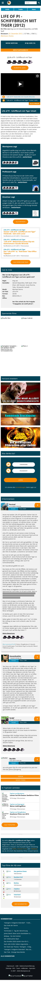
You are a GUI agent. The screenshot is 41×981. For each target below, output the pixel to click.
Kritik (7, 9)
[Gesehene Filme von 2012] (5, 815)
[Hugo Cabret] (30, 330)
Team (18, 968)
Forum (20, 776)
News (34, 9)
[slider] (12, 46)
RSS (14, 968)
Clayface (17, 889)
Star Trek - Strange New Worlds (14, 952)
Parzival (12, 504)
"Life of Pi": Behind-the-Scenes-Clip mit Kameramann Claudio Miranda (19, 243)
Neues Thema (20, 780)
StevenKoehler (15, 656)
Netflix (14, 849)
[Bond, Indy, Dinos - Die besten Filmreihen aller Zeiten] (20, 437)
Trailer (20, 9)
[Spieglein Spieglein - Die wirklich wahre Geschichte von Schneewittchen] (10, 358)
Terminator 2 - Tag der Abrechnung (16, 931)
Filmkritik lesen (20, 68)
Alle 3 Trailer (34, 103)
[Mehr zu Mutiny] (9, 883)
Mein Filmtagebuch (20, 50)
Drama (11, 36)
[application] (20, 84)
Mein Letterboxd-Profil (9, 644)
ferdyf (11, 718)
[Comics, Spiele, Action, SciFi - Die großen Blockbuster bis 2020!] (20, 415)
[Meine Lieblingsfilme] (5, 804)
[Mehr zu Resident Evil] (9, 877)
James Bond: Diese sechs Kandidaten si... (17, 933)
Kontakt (13, 509)
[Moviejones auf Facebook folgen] (14, 976)
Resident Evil (18, 877)
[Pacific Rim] (10, 330)
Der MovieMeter (21, 904)
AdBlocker (24, 968)
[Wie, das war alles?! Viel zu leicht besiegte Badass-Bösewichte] (20, 392)
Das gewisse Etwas (20, 871)
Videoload (34, 849)
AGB (17, 966)
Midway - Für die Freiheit (12, 936)
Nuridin (12, 759)
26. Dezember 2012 (15, 34)
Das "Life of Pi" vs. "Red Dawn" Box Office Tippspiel (20, 252)
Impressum (10, 966)
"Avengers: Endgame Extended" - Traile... (17, 923)
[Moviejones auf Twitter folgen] (27, 976)
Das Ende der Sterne (11, 925)
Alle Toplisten (9, 825)
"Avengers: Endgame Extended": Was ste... (18, 949)
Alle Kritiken (20, 222)
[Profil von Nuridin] (5, 760)
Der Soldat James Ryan (11, 939)
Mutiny (16, 883)
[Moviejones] (9, 4)
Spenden (32, 968)
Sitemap (8, 968)
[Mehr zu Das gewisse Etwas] (9, 871)
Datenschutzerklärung (27, 966)
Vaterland (17, 895)
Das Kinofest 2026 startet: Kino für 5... (16, 941)
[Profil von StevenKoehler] (5, 658)
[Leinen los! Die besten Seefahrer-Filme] (5, 797)
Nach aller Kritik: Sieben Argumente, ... (17, 944)
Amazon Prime (22, 849)
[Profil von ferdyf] (5, 720)
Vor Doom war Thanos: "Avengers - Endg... (18, 947)
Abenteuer (4, 36)
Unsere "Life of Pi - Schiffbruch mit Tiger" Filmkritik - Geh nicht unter (20, 233)
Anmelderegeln (21, 487)
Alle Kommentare (8, 956)
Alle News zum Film (20, 262)
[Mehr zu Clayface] (9, 889)
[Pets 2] (30, 358)
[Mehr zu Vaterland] (9, 895)
